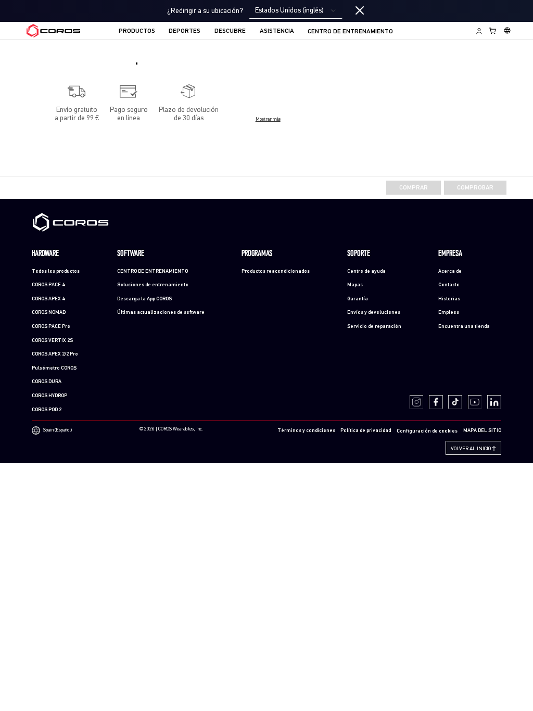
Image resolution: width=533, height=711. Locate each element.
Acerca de (450, 271)
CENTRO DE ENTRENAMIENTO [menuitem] (350, 32)
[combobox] (295, 11)
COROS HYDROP (49, 395)
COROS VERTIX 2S (52, 340)
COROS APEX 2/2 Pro (55, 354)
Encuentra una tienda (464, 326)
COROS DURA (46, 381)
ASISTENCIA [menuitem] (277, 31)
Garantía (357, 299)
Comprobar (475, 188)
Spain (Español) (57, 430)
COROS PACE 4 (48, 285)
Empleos (448, 312)
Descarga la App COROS (144, 299)
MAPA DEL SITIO (482, 430)
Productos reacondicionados (276, 271)
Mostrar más (268, 119)
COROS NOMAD (49, 312)
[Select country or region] (507, 30)
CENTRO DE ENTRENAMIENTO (152, 271)
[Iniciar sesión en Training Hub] (479, 30)
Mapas (355, 285)
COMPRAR (413, 188)
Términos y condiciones (306, 430)
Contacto (449, 285)
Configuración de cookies (427, 431)
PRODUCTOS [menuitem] (137, 31)
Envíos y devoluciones (373, 312)
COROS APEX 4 (48, 299)
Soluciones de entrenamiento (152, 285)
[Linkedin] (494, 402)
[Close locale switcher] (359, 11)
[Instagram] (417, 402)
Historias (449, 299)
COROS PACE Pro (51, 326)
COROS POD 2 (46, 410)
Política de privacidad (365, 430)
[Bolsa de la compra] (493, 30)
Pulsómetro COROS (54, 368)
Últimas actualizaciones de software (161, 312)
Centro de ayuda (366, 271)
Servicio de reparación (374, 326)
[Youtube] (475, 402)
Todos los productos (56, 271)
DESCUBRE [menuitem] (230, 31)
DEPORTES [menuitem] (184, 31)
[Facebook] (436, 402)
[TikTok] (455, 402)
